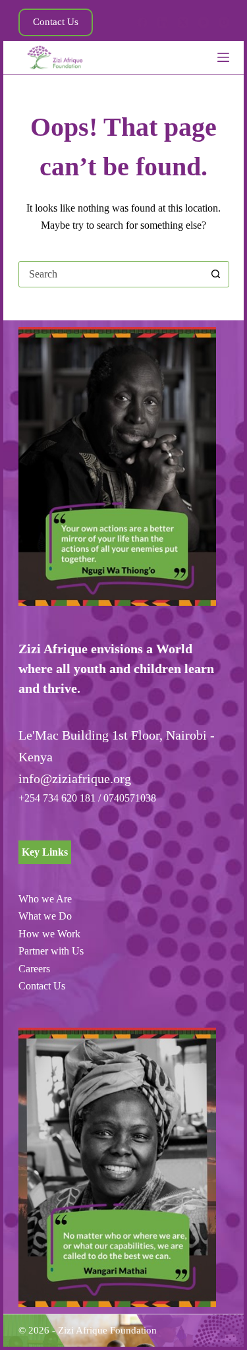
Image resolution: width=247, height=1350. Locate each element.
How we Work (49, 933)
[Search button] (216, 274)
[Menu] (223, 57)
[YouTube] (203, 22)
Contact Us (55, 21)
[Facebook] (142, 22)
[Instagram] (224, 22)
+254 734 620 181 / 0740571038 (87, 798)
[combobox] (111, 274)
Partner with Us (51, 950)
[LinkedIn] (162, 22)
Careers (34, 968)
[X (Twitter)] (183, 22)
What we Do (45, 916)
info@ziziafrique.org (74, 778)
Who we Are (45, 898)
